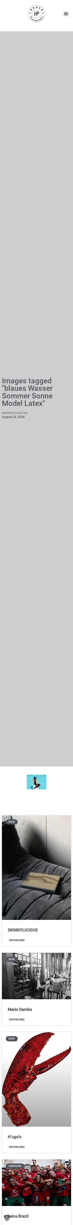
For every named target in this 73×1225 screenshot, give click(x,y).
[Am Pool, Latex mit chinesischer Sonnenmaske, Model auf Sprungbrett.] (36, 782)
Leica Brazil (18, 1216)
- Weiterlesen (16, 940)
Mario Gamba (20, 1009)
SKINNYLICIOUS (23, 930)
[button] (66, 14)
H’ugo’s (14, 1136)
